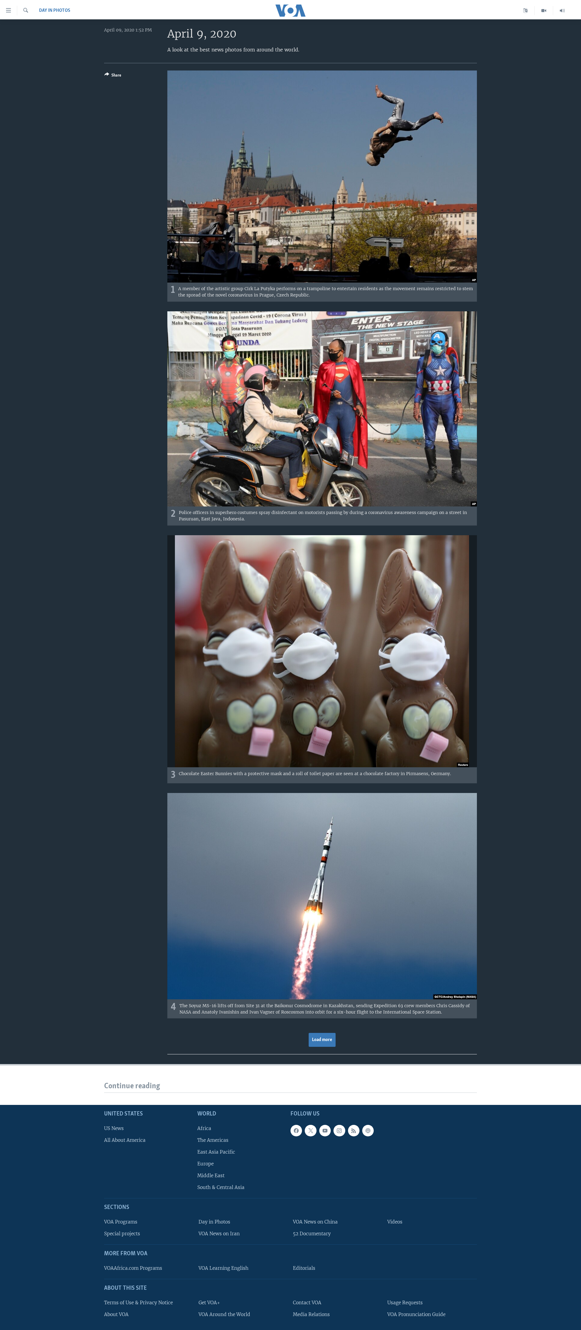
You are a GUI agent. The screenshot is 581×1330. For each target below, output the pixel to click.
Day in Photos (54, 10)
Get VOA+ (209, 1302)
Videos (394, 1222)
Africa (204, 1128)
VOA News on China (315, 1222)
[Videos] (544, 10)
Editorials (304, 1268)
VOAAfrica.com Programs (133, 1268)
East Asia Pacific (216, 1152)
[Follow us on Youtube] (325, 1130)
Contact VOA (307, 1302)
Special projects (122, 1234)
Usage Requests (405, 1302)
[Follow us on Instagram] (339, 1130)
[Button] (112, 76)
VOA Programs (120, 1222)
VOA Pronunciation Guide (416, 1314)
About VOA (116, 1314)
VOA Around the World (224, 1314)
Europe (205, 1164)
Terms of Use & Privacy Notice (138, 1302)
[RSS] (353, 1130)
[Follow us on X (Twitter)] (310, 1130)
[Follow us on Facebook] (296, 1130)
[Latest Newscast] (562, 10)
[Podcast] (368, 1130)
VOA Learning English (223, 1268)
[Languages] (525, 10)
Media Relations (311, 1314)
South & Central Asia (221, 1187)
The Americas (212, 1140)
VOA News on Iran (219, 1234)
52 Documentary (312, 1234)
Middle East (211, 1175)
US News (114, 1128)
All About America (125, 1140)
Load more (322, 1039)
